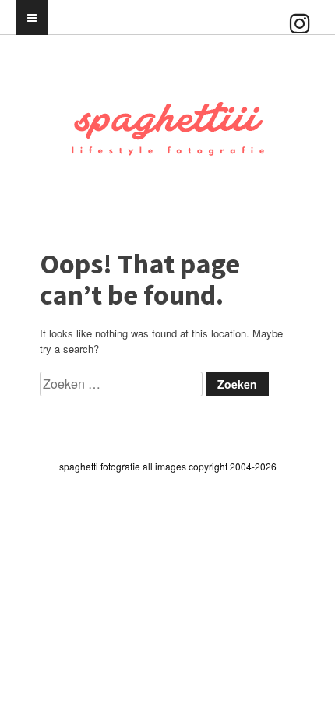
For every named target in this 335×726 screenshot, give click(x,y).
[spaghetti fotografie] (167, 155)
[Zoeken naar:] (123, 384)
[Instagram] (300, 7)
